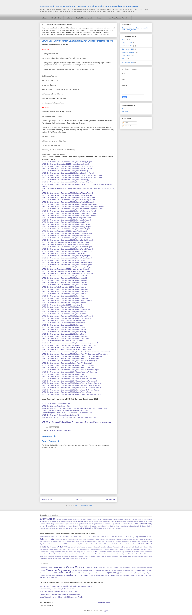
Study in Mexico (127, 524)
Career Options (75, 567)
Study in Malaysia (104, 524)
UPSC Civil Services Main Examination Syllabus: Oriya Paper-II (64, 253)
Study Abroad (126, 55)
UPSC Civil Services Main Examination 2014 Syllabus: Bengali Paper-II (67, 316)
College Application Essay (127, 573)
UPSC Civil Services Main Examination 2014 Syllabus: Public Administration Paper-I (72, 177)
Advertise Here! (56, 18)
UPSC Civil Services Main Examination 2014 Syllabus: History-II (64, 329)
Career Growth (59, 567)
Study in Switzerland (52, 528)
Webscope (100, 18)
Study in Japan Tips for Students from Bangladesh (84, 524)
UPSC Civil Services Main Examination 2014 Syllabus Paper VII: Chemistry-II (69, 361)
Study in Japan (64, 524)
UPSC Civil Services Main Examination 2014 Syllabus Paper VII (64, 374)
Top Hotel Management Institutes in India (131, 539)
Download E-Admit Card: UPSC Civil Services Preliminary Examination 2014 (69, 417)
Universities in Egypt (88, 549)
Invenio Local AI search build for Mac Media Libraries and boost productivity (66, 586)
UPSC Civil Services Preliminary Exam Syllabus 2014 (61, 415)
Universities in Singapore (120, 554)
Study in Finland (72, 521)
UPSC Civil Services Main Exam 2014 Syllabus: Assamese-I (63, 323)
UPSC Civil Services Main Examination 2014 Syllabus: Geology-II (65, 334)
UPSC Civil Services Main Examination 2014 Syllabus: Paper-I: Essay (67, 392)
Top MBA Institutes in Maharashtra (50, 544)
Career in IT (114, 570)
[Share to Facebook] (56, 427)
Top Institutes (148, 539)
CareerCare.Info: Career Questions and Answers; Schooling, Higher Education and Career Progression (89, 6)
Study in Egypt (52, 521)
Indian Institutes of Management (135, 575)
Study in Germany (104, 521)
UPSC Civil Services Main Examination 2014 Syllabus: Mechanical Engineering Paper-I (73, 209)
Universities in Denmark (75, 549)
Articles (124, 39)
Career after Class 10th (105, 567)
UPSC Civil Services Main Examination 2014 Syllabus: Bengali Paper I (67, 318)
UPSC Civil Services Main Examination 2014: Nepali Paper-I (63, 260)
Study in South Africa (103, 526)
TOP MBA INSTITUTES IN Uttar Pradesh (75, 537)
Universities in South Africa (135, 554)
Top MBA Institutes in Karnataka (119, 541)
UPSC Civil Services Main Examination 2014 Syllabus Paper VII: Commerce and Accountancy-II (76, 352)
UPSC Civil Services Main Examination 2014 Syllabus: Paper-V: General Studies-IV (71, 383)
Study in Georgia (93, 521)
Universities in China (146, 547)
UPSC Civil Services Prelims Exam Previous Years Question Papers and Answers (76, 422)
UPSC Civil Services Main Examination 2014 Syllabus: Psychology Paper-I (68, 182)
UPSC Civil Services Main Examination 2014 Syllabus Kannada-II (65, 289)
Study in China (123, 519)
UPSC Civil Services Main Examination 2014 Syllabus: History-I (64, 332)
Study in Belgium (92, 519)
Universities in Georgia (144, 549)
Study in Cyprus (143, 519)
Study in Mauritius (116, 524)
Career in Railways (64, 573)
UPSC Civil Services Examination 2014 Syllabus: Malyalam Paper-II (66, 271)
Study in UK (82, 528)
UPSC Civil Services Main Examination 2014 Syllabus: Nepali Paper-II (67, 258)
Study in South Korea (117, 526)
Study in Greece (116, 521)
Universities (63, 546)
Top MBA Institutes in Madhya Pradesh (140, 541)
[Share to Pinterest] (58, 427)
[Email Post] (46, 427)
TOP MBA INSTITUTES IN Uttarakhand (99, 537)
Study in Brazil (102, 519)
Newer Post (47, 499)
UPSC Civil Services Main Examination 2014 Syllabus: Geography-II (66, 338)
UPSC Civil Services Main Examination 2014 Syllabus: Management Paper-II (69, 215)
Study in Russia (78, 526)
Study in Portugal (67, 526)
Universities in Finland (116, 549)
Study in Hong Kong (127, 521)
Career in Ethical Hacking (79, 570)
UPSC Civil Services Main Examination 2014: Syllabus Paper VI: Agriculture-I (69, 381)
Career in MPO (52, 573)
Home (79, 499)
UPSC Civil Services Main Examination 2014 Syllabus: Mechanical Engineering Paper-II (73, 206)
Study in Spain (129, 526)
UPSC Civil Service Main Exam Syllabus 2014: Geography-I (63, 341)
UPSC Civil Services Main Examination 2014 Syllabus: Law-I (63, 327)
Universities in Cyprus (60, 549)
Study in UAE (74, 528)
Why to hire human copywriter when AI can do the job (59, 591)
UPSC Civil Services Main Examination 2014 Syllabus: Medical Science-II (68, 202)
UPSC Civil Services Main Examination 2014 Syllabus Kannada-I (65, 291)
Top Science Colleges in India (104, 544)
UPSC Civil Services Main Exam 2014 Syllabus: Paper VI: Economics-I (67, 349)
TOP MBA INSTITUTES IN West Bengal (123, 537)
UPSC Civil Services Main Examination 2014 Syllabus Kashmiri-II (65, 285)
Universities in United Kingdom (62, 558)
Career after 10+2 (91, 567)
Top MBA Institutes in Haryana (75, 541)
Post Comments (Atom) (83, 505)
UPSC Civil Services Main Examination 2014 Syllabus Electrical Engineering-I (69, 345)
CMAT (124, 108)
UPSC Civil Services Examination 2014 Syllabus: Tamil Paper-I (64, 231)
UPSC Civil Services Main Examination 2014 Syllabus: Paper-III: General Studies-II (71, 387)
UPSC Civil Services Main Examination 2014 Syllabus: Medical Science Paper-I (70, 204)
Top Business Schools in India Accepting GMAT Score (70, 539)
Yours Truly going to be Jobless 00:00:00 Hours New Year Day (62, 597)
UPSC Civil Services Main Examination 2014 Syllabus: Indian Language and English (72, 394)
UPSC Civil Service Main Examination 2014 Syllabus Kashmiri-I (64, 287)
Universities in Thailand (111, 556)
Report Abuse (104, 603)
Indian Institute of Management (51, 575)
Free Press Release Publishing (118, 18)
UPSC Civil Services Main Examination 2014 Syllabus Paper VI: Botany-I (68, 367)
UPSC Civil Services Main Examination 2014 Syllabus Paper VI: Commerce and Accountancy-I (75, 354)
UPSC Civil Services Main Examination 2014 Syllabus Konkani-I (65, 282)
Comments (127, 126)
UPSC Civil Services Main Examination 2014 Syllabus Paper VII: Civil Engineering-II (72, 356)
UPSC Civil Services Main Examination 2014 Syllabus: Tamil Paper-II (66, 229)
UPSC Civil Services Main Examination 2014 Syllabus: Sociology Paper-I (68, 173)
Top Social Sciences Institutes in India (125, 544)
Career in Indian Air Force (125, 570)
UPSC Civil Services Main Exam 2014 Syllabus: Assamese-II (63, 320)
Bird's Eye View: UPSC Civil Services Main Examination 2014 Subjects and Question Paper (74, 408)
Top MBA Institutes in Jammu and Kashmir (97, 541)
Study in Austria (72, 519)
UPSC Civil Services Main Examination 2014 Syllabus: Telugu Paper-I (67, 227)
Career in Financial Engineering (98, 570)
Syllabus (124, 59)
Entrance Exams (127, 42)
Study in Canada (112, 519)
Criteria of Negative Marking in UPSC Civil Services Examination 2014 (67, 413)
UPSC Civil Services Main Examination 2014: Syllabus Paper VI (64, 376)
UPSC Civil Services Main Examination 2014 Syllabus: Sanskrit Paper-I (67, 247)
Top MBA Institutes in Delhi (58, 541)
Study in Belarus (82, 519)
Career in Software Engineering (81, 573)
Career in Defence (136, 567)
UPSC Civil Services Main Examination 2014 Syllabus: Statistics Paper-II (68, 166)
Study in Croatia (133, 519)
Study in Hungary (138, 521)
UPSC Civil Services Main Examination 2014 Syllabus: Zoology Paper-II (67, 162)
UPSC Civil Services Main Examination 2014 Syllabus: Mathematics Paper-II (69, 211)
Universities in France (130, 549)
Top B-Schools (141, 537)
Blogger (105, 611)
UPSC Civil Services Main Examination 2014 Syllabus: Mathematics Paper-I (69, 213)
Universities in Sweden (81, 556)
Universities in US (124, 556)
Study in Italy (54, 524)
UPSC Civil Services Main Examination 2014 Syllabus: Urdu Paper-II (66, 220)
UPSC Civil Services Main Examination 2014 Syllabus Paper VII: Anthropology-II (70, 370)
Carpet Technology (112, 573)
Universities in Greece (61, 551)
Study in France (83, 521)
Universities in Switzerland (96, 556)
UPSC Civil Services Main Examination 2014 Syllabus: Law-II (63, 325)
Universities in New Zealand (91, 554)
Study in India (148, 521)
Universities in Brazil (119, 547)
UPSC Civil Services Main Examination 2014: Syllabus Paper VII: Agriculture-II (69, 379)
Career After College (46, 567)
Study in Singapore (90, 526)
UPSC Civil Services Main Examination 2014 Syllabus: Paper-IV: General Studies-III (71, 385)
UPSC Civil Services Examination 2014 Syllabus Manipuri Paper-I (65, 269)
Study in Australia (61, 519)
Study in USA (92, 528)
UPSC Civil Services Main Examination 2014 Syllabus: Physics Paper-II (67, 193)
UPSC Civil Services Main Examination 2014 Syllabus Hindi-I (63, 296)
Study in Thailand (64, 528)
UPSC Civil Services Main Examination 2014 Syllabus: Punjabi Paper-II (67, 249)
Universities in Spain (54, 556)
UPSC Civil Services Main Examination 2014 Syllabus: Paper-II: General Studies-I (71, 390)
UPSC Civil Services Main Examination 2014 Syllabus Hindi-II (64, 294)
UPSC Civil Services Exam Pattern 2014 (56, 406)
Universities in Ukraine (136, 556)
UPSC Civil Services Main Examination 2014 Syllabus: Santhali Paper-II (67, 240)
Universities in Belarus (92, 547)
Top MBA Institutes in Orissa (69, 544)
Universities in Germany (47, 551)
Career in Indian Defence (143, 570)
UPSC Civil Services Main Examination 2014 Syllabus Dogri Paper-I (66, 309)
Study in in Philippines (114, 528)
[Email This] (50, 427)
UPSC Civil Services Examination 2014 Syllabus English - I (63, 305)
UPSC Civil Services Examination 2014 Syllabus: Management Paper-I (67, 218)
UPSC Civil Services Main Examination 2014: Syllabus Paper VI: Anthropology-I (70, 372)
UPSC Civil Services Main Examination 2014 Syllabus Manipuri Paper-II (67, 267)
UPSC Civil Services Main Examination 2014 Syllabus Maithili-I (64, 278)
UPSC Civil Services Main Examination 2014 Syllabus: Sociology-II (66, 171)
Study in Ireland (45, 524)
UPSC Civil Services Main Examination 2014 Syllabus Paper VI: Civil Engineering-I (71, 358)
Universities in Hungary (75, 551)
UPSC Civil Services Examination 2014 (56, 404)
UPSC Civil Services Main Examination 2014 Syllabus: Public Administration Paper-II (72, 175)
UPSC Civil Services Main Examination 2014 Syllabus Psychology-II (66, 180)
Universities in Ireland (106, 551)
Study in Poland (57, 526)
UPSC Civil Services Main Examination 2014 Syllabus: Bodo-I (64, 314)
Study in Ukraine (102, 528)
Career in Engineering (58, 570)
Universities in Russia (106, 554)
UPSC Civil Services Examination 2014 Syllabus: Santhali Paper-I (65, 242)
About (44, 18)
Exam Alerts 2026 (127, 49)
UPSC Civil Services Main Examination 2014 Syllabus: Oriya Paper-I (66, 256)
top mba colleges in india (79, 558)
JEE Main (125, 111)
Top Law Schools (45, 541)
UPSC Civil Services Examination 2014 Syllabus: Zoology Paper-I (65, 164)
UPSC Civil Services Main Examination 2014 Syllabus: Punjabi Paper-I (67, 251)
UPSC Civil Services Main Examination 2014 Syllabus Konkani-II (65, 280)
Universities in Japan (131, 551)
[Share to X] (54, 427)
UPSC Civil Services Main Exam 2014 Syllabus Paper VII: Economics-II (67, 347)
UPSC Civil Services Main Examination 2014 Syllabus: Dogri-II (64, 307)
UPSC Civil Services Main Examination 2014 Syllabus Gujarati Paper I (67, 300)
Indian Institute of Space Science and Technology (109, 575)
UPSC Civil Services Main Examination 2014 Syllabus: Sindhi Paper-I (66, 235)
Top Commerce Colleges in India (109, 539)
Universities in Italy (118, 551)
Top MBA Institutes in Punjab (87, 544)
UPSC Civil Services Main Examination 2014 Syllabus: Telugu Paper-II (67, 224)
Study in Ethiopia (62, 521)
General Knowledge (128, 52)
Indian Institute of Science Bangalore (77, 575)
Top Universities (51, 547)
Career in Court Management (121, 567)
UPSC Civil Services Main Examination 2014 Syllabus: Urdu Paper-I (66, 222)
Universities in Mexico (60, 554)
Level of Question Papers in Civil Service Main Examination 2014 (65, 410)
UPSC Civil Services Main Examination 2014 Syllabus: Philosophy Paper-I (68, 200)
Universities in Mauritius (47, 554)
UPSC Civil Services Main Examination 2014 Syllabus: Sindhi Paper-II (67, 233)
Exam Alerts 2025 (127, 46)
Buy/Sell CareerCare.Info (84, 18)
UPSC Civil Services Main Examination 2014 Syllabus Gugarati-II (65, 298)
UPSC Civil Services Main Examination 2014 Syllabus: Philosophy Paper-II (68, 197)
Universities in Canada (132, 547)
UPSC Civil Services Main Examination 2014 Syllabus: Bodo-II (64, 311)
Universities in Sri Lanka (67, 556)
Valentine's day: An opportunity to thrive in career (57, 589)
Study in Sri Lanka (140, 526)
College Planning (140, 573)
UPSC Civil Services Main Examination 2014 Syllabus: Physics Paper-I (67, 195)
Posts (126, 122)
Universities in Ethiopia (102, 549)
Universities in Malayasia (144, 551)
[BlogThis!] (52, 427)
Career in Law (44, 573)
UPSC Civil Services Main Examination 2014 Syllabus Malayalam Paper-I (68, 273)
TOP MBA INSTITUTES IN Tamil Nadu (51, 537)
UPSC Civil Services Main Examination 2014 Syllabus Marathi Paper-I (67, 265)
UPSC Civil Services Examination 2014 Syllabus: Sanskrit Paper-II (65, 244)
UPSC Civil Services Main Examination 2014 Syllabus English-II (64, 303)
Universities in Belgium (106, 547)
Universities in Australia (78, 547)
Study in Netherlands (140, 524)
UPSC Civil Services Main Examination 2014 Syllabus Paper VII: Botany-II (68, 365)
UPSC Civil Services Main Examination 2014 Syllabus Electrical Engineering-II (70, 343)
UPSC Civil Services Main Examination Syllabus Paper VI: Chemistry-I (67, 363)
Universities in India (128, 62)
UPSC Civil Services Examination (59, 430)
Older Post (110, 499)
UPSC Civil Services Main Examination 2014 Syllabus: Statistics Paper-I (67, 168)
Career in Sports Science (97, 573)
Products (69, 18)
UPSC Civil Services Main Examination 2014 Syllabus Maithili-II (64, 276)
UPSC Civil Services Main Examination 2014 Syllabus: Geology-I (65, 336)
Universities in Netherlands (75, 554)
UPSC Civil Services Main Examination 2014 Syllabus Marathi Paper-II (67, 262)
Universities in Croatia (46, 549)
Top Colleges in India (93, 539)
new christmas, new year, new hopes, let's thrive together (60, 594)
